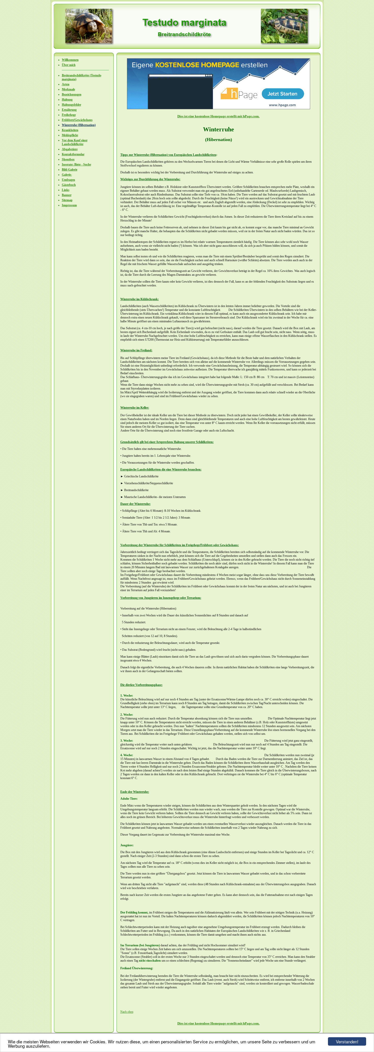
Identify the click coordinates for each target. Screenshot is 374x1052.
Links (65, 190)
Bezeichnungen (71, 94)
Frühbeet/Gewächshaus (77, 120)
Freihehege (69, 115)
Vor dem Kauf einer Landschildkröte (75, 142)
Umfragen (68, 180)
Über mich (69, 65)
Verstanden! (347, 1041)
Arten (65, 84)
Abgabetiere (70, 149)
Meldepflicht (70, 135)
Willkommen (70, 60)
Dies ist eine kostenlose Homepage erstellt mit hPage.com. (218, 116)
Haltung (67, 99)
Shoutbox (68, 159)
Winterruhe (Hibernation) (79, 125)
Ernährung (69, 110)
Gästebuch (69, 185)
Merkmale (68, 89)
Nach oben (126, 1012)
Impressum (69, 205)
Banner (66, 195)
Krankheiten (70, 130)
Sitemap (67, 200)
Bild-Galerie (69, 169)
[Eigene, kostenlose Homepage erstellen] (218, 108)
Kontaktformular (73, 154)
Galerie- (67, 174)
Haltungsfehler (71, 104)
